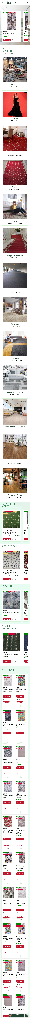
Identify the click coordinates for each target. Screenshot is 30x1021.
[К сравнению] (15, 40)
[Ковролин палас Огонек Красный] (8, 821)
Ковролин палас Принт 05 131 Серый (8, 726)
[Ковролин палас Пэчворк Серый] (11, 600)
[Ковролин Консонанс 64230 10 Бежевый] (11, 560)
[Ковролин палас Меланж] (21, 751)
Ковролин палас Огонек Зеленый (8, 761)
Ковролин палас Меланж (21, 761)
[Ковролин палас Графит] (8, 786)
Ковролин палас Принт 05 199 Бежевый (8, 903)
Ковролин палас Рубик (8, 867)
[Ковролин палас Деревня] (21, 680)
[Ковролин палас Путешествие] (21, 715)
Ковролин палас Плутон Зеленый (10, 655)
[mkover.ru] (9, 2)
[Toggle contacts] (15, 2)
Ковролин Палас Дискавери (8, 34)
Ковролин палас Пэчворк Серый (11, 613)
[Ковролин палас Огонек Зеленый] (8, 751)
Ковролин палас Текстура (21, 975)
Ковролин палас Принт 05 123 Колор (21, 939)
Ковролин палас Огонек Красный (8, 831)
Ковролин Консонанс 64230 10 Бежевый (9, 573)
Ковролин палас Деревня (21, 690)
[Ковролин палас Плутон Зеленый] (11, 642)
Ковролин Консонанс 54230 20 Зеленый (9, 533)
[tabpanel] (15, 27)
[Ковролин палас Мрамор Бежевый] (21, 821)
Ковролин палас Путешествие (21, 725)
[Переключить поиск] (21, 2)
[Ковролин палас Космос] (21, 786)
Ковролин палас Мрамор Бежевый (21, 832)
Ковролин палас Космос (21, 796)
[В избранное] (13, 40)
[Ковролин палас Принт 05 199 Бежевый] (8, 892)
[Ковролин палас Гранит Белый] (8, 680)
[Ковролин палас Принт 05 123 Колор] (21, 928)
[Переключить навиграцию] (3, 2)
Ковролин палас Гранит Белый (8, 690)
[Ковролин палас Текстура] (21, 965)
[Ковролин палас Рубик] (8, 857)
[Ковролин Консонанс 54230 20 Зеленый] (11, 520)
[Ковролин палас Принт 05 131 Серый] (8, 715)
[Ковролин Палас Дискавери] (11, 21)
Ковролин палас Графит (8, 796)
